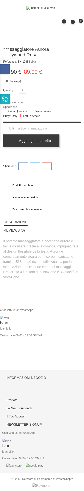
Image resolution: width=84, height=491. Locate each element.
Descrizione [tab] (16, 222)
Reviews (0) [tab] (14, 230)
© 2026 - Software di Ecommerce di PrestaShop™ (42, 478)
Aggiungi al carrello (34, 141)
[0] (77, 24)
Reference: (10, 61)
